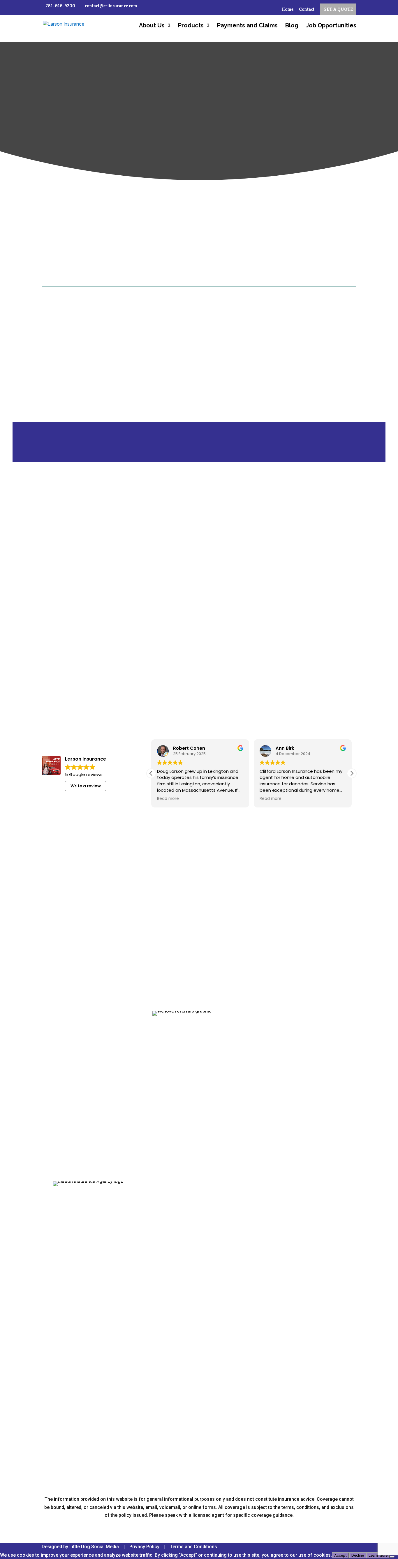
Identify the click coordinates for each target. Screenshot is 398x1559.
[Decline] (392, 1557)
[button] (351, 773)
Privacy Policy (144, 1546)
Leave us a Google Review (286, 835)
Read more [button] (168, 798)
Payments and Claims (247, 26)
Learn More (378, 1555)
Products (191, 26)
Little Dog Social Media (94, 1546)
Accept (340, 1555)
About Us (152, 26)
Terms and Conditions (193, 1546)
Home (287, 9)
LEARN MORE (59, 503)
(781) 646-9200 (80, 1219)
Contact (306, 9)
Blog (291, 26)
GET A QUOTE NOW (199, 914)
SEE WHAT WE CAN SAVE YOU (258, 392)
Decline (357, 1555)
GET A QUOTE (338, 9)
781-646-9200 (60, 6)
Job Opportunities (331, 26)
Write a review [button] (86, 786)
